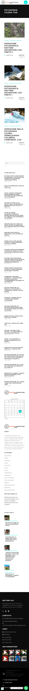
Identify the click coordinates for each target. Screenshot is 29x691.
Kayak (6, 468)
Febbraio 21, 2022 (8, 40)
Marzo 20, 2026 (7, 377)
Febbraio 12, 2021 (9, 550)
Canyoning (7, 455)
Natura (6, 470)
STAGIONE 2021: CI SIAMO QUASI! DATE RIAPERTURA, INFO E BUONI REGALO (11, 539)
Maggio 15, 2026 (7, 311)
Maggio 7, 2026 (7, 318)
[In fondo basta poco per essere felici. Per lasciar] (24, 652)
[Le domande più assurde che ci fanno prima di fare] (5, 652)
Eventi (6, 463)
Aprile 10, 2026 (7, 350)
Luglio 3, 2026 (7, 245)
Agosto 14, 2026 (7, 188)
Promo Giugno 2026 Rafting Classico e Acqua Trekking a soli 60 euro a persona (13, 269)
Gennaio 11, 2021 (9, 521)
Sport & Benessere (9, 490)
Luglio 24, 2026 (7, 219)
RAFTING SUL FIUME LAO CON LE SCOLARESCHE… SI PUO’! (12, 524)
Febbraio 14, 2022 (8, 83)
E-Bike (6, 458)
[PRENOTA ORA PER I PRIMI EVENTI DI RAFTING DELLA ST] (24, 658)
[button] (26, 688)
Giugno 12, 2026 (7, 272)
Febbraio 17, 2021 (9, 570)
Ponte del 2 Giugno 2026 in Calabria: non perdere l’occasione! (12, 299)
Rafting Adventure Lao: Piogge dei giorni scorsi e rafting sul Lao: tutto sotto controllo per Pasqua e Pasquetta (14, 356)
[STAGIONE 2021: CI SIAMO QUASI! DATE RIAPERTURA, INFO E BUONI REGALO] (7, 532)
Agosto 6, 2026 (7, 198)
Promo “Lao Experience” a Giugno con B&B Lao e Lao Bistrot (12, 340)
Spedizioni (19, 40)
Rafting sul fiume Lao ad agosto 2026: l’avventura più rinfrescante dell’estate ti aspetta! (13, 205)
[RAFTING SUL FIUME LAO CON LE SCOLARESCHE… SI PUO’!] (7, 517)
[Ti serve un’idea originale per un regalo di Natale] (5, 658)
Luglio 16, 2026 (7, 228)
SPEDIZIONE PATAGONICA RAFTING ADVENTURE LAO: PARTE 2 (13, 47)
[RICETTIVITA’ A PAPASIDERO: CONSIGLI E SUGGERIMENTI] (7, 567)
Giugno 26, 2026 (7, 253)
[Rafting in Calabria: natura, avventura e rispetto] (17, 658)
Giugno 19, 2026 (7, 263)
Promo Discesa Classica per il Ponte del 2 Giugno (13, 316)
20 (14, 411)
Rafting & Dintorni (17, 126)
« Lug (5, 418)
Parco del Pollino (9, 480)
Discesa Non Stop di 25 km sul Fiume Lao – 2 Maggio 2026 (13, 348)
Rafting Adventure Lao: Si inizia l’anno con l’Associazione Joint (14, 383)
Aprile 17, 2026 (7, 343)
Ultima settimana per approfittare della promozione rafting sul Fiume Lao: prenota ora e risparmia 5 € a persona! (14, 215)
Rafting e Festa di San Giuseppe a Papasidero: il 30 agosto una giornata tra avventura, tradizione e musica (14, 178)
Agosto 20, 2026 (7, 181)
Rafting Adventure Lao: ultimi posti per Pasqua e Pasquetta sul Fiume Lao (13, 366)
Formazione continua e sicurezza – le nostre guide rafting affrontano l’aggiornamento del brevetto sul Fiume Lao (14, 279)
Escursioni (7, 460)
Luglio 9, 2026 (7, 236)
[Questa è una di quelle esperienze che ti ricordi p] (17, 652)
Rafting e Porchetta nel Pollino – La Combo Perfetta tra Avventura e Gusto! (13, 332)
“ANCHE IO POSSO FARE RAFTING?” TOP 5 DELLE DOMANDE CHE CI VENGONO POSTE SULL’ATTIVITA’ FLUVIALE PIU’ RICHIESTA (12, 556)
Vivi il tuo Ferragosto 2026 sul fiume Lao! (14, 186)
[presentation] (7, 30)
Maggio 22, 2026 (8, 301)
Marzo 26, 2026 (7, 368)
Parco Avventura (9, 478)
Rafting (14, 40)
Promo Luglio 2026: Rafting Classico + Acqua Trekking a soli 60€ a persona (13, 242)
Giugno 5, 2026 (7, 283)
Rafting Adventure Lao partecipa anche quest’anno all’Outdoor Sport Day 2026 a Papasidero (13, 308)
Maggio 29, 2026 (8, 293)
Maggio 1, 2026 (7, 326)
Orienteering (8, 473)
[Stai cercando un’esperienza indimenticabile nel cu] (11, 658)
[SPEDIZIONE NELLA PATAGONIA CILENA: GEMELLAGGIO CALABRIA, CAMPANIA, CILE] (14, 115)
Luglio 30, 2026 (7, 208)
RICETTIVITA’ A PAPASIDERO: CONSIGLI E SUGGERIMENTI (12, 575)
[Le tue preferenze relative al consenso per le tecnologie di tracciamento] (2, 688)
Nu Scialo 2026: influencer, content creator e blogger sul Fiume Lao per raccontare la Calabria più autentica (14, 260)
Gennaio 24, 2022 (8, 126)
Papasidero (7, 475)
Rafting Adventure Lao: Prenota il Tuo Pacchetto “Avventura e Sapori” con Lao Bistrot (13, 289)
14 (17, 409)
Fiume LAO (7, 465)
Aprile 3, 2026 (7, 360)
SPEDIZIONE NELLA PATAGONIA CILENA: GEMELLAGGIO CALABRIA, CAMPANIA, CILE (13, 134)
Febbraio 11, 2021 (9, 535)
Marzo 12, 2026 (7, 385)
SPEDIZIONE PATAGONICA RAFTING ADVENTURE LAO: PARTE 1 (13, 90)
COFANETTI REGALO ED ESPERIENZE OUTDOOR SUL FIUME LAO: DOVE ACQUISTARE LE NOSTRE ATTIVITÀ (14, 251)
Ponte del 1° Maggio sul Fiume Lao (13, 324)
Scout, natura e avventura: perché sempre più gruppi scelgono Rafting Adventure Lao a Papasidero (13, 195)
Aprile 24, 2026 (7, 334)
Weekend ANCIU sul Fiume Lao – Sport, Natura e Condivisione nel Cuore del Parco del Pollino (14, 225)
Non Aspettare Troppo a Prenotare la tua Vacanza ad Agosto (13, 234)
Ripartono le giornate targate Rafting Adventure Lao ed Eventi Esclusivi (14, 375)
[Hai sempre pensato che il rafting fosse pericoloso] (11, 652)
